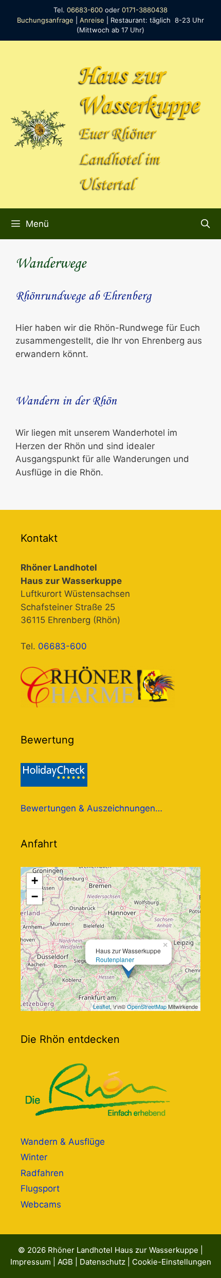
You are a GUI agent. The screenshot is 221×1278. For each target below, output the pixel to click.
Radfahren (42, 1173)
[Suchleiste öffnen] (205, 223)
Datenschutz (102, 1262)
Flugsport (40, 1188)
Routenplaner (115, 959)
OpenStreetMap (147, 1006)
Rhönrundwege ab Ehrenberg (83, 296)
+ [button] (34, 880)
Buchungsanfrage (45, 20)
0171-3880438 (145, 10)
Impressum (30, 1262)
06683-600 (85, 10)
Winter (34, 1157)
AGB (65, 1262)
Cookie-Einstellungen (171, 1262)
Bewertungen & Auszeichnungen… (91, 808)
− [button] (34, 896)
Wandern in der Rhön (66, 401)
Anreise (92, 20)
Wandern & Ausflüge (63, 1142)
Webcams (41, 1204)
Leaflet (101, 1006)
